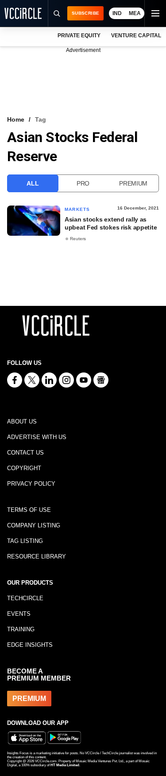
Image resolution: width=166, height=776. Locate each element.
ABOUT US (22, 421)
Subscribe (85, 13)
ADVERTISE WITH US (36, 437)
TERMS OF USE (29, 510)
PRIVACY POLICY (31, 483)
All (33, 183)
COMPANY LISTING (33, 525)
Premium (133, 183)
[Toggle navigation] (155, 13)
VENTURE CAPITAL (136, 35)
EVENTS (19, 613)
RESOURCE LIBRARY (36, 556)
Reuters (78, 238)
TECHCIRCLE (25, 598)
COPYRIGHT (24, 468)
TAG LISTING (25, 541)
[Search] (56, 13)
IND (117, 13)
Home (15, 119)
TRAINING (21, 629)
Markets (77, 209)
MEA (135, 13)
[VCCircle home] (23, 13)
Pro (83, 183)
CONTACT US (25, 452)
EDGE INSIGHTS (30, 644)
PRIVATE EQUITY (79, 35)
